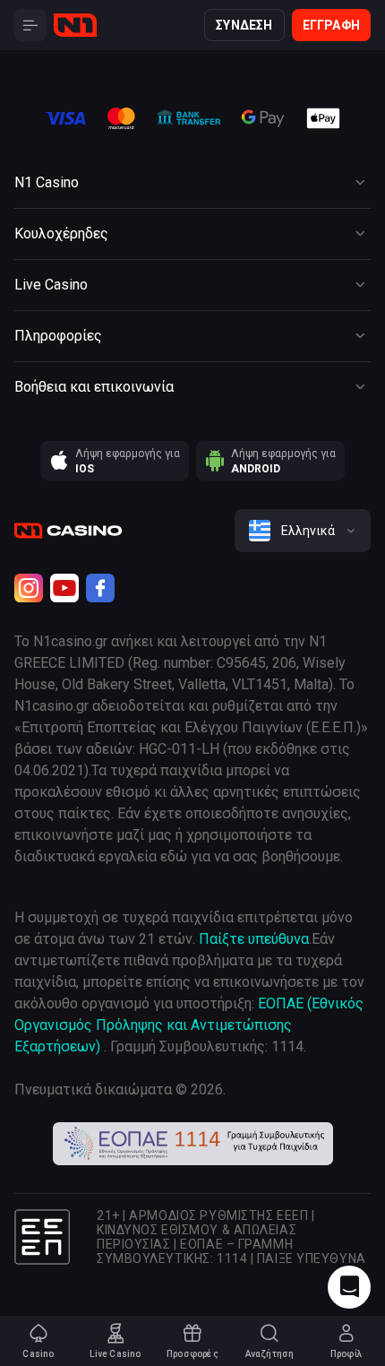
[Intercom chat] (349, 1287)
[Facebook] (100, 588)
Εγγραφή (331, 25)
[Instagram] (28, 588)
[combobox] (303, 530)
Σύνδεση (244, 25)
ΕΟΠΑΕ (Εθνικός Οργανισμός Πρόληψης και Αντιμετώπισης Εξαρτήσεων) (189, 1025)
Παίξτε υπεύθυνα (254, 938)
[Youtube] (64, 588)
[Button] (30, 25)
